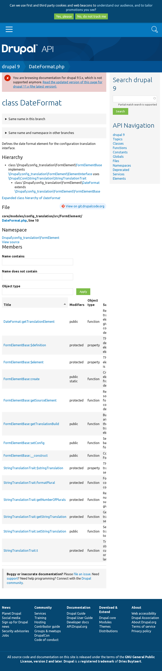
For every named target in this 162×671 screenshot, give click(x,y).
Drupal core (107, 618)
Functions (120, 148)
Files (116, 161)
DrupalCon (42, 635)
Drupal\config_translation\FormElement (30, 237)
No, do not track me (91, 16)
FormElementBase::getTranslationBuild (31, 424)
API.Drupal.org (77, 626)
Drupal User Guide (80, 618)
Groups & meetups (47, 631)
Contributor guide (47, 626)
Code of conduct (46, 640)
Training (40, 618)
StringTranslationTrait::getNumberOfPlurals (35, 499)
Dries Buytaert (130, 661)
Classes (118, 143)
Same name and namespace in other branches (41, 133)
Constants (120, 152)
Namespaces (122, 165)
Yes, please (64, 16)
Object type (11, 286)
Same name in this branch (26, 119)
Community (43, 607)
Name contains (13, 256)
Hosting (40, 622)
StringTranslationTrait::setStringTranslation (35, 531)
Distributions (108, 631)
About (136, 607)
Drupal (69, 661)
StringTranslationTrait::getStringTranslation (35, 516)
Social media (11, 618)
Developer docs (78, 622)
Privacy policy (141, 631)
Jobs (5, 635)
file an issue (82, 574)
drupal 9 (11, 66)
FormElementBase (89, 165)
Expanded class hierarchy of (31, 198)
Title (35, 305)
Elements (119, 178)
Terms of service (143, 626)
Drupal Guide (76, 613)
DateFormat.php (46, 66)
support (12, 578)
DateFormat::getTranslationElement (29, 321)
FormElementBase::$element (23, 362)
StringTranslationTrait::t (21, 550)
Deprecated (121, 170)
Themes (105, 626)
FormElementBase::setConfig (24, 443)
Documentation (78, 607)
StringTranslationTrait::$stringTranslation (33, 468)
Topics (117, 139)
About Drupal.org (144, 622)
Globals (118, 156)
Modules (105, 622)
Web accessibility (144, 613)
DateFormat (91, 182)
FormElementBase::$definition (25, 345)
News (6, 607)
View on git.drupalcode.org (85, 206)
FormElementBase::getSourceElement (30, 400)
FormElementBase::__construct (26, 455)
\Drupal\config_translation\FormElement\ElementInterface (50, 174)
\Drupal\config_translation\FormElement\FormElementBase (57, 191)
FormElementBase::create (22, 379)
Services (118, 174)
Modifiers (77, 305)
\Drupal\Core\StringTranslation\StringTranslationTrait (47, 178)
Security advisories (15, 631)
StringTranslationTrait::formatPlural (29, 482)
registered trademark (97, 661)
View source (10, 242)
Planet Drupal (11, 613)
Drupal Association (145, 618)
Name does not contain (19, 271)
